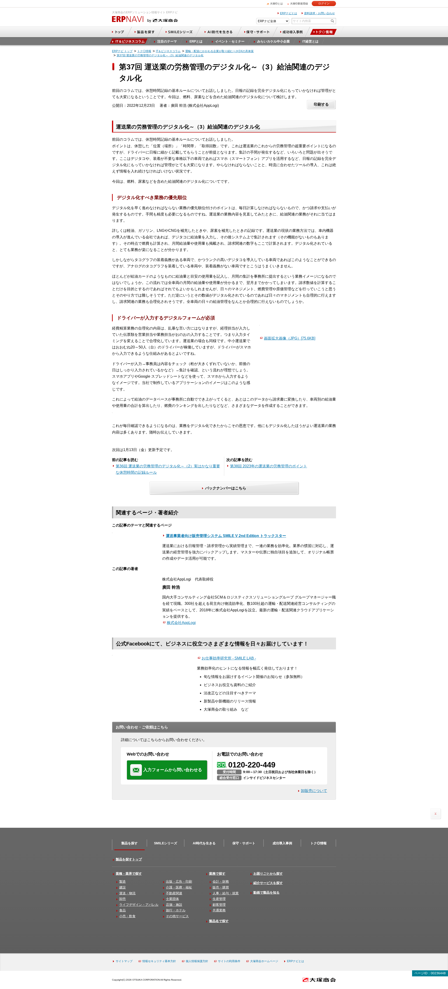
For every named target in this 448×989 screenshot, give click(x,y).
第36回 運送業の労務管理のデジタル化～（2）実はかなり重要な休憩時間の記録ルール (168, 469)
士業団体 (172, 899)
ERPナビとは (288, 13)
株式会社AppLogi (181, 623)
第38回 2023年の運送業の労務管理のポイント (268, 466)
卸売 (122, 899)
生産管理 (219, 899)
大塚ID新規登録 (299, 3)
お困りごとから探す (268, 873)
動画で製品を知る (266, 892)
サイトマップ (124, 961)
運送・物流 (127, 893)
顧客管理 (219, 905)
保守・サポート (243, 843)
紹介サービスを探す (268, 883)
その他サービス (177, 916)
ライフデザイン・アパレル (138, 905)
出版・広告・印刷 (179, 881)
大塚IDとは (276, 3)
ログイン (323, 3)
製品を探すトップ (129, 859)
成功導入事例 (282, 843)
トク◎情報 (318, 843)
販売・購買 (221, 887)
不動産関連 (174, 893)
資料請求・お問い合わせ (319, 13)
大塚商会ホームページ (264, 961)
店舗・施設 (174, 905)
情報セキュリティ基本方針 (159, 961)
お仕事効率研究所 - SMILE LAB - (229, 658)
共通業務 (219, 910)
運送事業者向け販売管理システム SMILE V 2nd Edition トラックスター (226, 536)
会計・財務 (221, 881)
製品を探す (129, 843)
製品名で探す (219, 921)
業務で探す (217, 873)
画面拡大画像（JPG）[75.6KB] (289, 338)
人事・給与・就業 (226, 893)
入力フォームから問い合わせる (172, 769)
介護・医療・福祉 (179, 887)
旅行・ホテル (176, 910)
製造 (122, 881)
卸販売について (314, 791)
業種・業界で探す (129, 873)
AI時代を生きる (204, 843)
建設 (122, 887)
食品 (122, 910)
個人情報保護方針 (197, 961)
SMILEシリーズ (165, 843)
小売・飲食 (127, 916)
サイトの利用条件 (229, 961)
